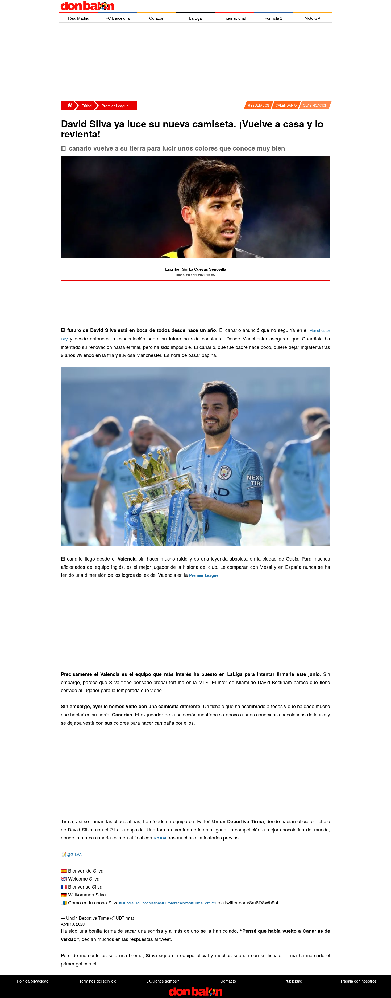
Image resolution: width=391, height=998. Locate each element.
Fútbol (87, 105)
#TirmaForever (203, 903)
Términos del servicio (97, 981)
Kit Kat (159, 838)
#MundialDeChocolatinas (140, 903)
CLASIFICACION (315, 105)
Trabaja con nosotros (358, 981)
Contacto (228, 981)
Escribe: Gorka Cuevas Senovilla (195, 269)
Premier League (115, 105)
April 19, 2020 (73, 924)
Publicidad (293, 981)
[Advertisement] (197, 62)
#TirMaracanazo (176, 903)
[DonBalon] (67, 105)
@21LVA (74, 854)
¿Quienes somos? (163, 981)
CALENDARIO (286, 105)
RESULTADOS (258, 105)
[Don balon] (189, 6)
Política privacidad (32, 981)
